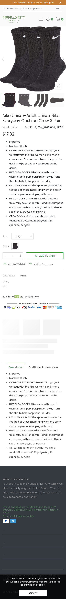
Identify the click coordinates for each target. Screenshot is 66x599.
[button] (62, 59)
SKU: (27, 127)
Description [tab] (16, 367)
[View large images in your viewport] (58, 85)
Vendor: (8, 127)
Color (6, 246)
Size (5, 236)
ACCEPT (33, 593)
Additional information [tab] (43, 367)
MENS (23, 275)
